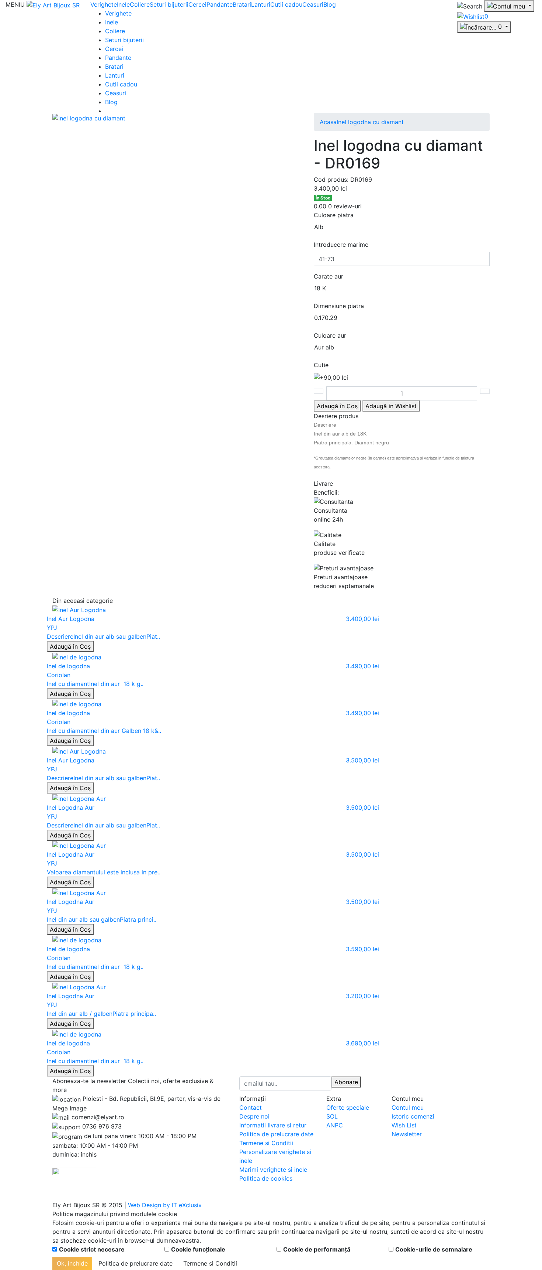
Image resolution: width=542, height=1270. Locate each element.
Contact (250, 1107)
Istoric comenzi (413, 1116)
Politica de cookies (265, 1178)
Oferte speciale (347, 1107)
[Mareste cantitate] (485, 391)
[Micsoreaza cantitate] (318, 391)
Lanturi (260, 4)
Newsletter (407, 1134)
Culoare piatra (334, 215)
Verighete (103, 4)
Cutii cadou (286, 4)
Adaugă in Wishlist (391, 406)
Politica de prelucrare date (276, 1134)
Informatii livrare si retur (272, 1125)
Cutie (321, 365)
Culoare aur (330, 335)
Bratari (242, 4)
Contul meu (408, 1107)
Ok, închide (72, 1263)
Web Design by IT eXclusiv (165, 1205)
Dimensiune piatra (339, 306)
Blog (329, 4)
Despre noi (254, 1116)
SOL (332, 1116)
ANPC (334, 1125)
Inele (123, 4)
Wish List (404, 1125)
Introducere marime (341, 244)
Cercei (197, 4)
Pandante (219, 4)
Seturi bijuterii (169, 4)
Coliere (140, 4)
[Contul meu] (509, 6)
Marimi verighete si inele (273, 1169)
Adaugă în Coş (70, 646)
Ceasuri (312, 4)
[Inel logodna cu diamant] (88, 117)
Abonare (346, 1082)
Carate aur (328, 276)
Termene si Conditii (266, 1143)
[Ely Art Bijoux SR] (53, 4)
